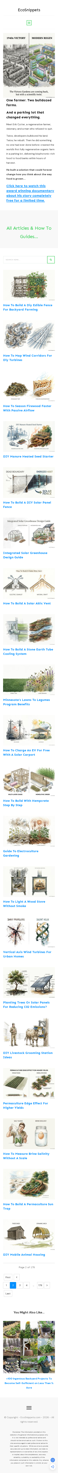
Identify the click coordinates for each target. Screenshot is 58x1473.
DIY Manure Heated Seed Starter (28, 456)
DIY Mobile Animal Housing (24, 1254)
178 (40, 1285)
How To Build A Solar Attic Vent (27, 603)
